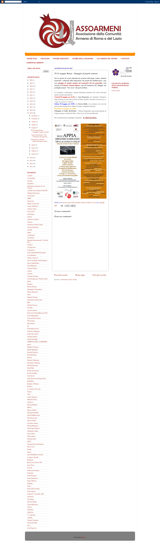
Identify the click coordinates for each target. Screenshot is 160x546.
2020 (31, 98)
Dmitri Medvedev (32, 292)
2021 (31, 95)
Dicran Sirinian (32, 287)
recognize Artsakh (32, 457)
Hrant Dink (30, 368)
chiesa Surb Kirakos (33, 263)
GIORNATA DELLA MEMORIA (37, 342)
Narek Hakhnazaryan (33, 415)
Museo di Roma (32, 410)
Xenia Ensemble (32, 523)
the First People (32, 502)
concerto (29, 274)
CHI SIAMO (44, 58)
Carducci (30, 245)
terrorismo (30, 496)
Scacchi (29, 468)
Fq (28, 326)
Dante (29, 281)
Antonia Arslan (31, 209)
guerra (29, 344)
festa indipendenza (33, 316)
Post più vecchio (99, 274)
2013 (31, 161)
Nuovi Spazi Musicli (33, 428)
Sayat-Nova (30, 465)
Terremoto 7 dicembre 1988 (35, 494)
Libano (29, 392)
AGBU (29, 198)
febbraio (34, 151)
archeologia (30, 214)
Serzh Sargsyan (31, 476)
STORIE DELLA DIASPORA (82, 58)
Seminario (30, 473)
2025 (31, 83)
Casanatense (31, 250)
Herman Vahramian (33, 360)
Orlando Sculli (31, 439)
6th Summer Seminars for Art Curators (36, 187)
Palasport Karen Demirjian (35, 444)
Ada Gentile (31, 196)
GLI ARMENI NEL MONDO (107, 58)
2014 (31, 158)
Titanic (29, 507)
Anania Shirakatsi (32, 206)
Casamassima (31, 247)
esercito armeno (32, 310)
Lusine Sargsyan (32, 397)
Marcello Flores (32, 399)
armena (29, 217)
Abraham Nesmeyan (33, 193)
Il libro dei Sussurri (33, 371)
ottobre (34, 122)
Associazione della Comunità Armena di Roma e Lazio (79, 203)
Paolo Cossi (30, 447)
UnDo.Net (30, 512)
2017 (31, 107)
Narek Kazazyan (32, 418)
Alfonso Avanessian (33, 204)
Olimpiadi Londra (32, 431)
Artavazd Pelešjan (32, 227)
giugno (34, 125)
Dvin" (29, 294)
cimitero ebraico (32, 268)
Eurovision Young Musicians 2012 (37, 313)
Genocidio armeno (32, 334)
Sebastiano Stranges (33, 470)
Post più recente (61, 274)
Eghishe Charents (32, 297)
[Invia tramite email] (66, 206)
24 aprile (30, 181)
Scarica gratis (116, 91)
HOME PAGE (32, 58)
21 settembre (31, 178)
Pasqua (29, 449)
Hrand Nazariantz (32, 365)
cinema (29, 271)
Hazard (29, 358)
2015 (31, 113)
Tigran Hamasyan (32, 504)
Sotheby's (30, 483)
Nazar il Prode (31, 420)
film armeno (31, 323)
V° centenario (31, 515)
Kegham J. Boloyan (33, 384)
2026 (31, 80)
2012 (31, 164)
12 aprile (30, 176)
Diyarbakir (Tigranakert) (34, 289)
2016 (31, 110)
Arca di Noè (31, 211)
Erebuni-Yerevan (32, 305)
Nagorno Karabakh (32, 413)
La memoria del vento (34, 389)
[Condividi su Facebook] (72, 206)
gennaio (34, 154)
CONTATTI (125, 58)
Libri (28, 394)
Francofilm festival (33, 329)
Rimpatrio (30, 460)
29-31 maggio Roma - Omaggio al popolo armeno (40, 131)
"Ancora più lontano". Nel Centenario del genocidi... (39, 136)
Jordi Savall (30, 376)
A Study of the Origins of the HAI (37, 190)
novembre (35, 119)
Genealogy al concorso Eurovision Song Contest (39, 140)
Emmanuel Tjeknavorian (34, 300)
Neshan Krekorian (32, 426)
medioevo (30, 402)
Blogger (83, 537)
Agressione (30, 201)
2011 (31, 167)
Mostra (29, 407)
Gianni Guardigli (32, 339)
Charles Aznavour (32, 258)
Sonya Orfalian (31, 481)
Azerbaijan (30, 238)
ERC (28, 302)
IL (84, 118)
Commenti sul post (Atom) (69, 279)
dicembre (34, 116)
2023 (31, 89)
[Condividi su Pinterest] (74, 206)
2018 (31, 104)
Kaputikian (30, 381)
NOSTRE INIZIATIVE (61, 58)
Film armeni (31, 321)
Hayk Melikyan (32, 355)
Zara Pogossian (31, 528)
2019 (31, 101)
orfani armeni (31, 436)
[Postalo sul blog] (68, 206)
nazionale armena (32, 423)
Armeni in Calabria (33, 219)
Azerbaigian (31, 235)
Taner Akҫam (31, 491)
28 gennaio (30, 183)
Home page (80, 274)
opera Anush (31, 434)
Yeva (28, 525)
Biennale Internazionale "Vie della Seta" (37, 241)
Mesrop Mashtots (32, 405)
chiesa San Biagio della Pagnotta (37, 260)
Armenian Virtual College (35, 225)
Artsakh (29, 230)
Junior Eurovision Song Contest (36, 379)
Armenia (30, 222)
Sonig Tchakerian (32, 478)
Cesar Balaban (31, 255)
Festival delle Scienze (34, 318)
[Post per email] (61, 205)
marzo (34, 148)
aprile (33, 145)
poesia (29, 452)
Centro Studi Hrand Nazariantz (36, 253)
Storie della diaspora (33, 489)
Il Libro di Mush (32, 373)
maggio (34, 128)
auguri (29, 232)
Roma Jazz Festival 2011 (34, 462)
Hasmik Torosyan (32, 352)
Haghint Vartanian (32, 347)
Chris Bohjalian (32, 266)
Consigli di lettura (32, 276)
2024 (31, 86)
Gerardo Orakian (32, 337)
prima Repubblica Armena (35, 455)
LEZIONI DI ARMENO (35, 62)
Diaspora (30, 284)
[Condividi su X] (70, 206)
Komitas (29, 386)
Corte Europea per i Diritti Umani (37, 279)
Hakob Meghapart (32, 350)
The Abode (30, 499)
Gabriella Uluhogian (33, 331)
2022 (31, 92)
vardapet (29, 518)
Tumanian (30, 510)
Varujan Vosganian (33, 520)
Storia (29, 486)
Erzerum (29, 308)
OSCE (29, 441)
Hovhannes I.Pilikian (33, 363)
